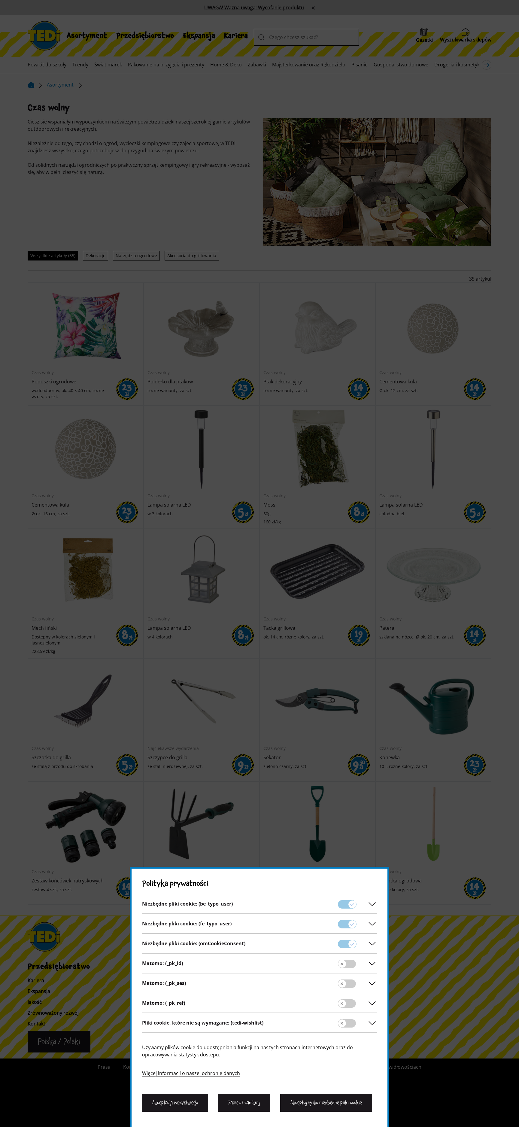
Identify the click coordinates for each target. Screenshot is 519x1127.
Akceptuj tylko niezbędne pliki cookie (326, 1102)
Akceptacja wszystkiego (175, 1102)
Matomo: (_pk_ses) (164, 983)
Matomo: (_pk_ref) (163, 1003)
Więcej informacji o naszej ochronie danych (191, 1073)
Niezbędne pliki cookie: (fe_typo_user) (187, 923)
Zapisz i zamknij (244, 1102)
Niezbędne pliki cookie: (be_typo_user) (187, 903)
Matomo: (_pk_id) (162, 963)
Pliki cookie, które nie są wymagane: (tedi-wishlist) (202, 1022)
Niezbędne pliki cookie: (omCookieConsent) (193, 943)
